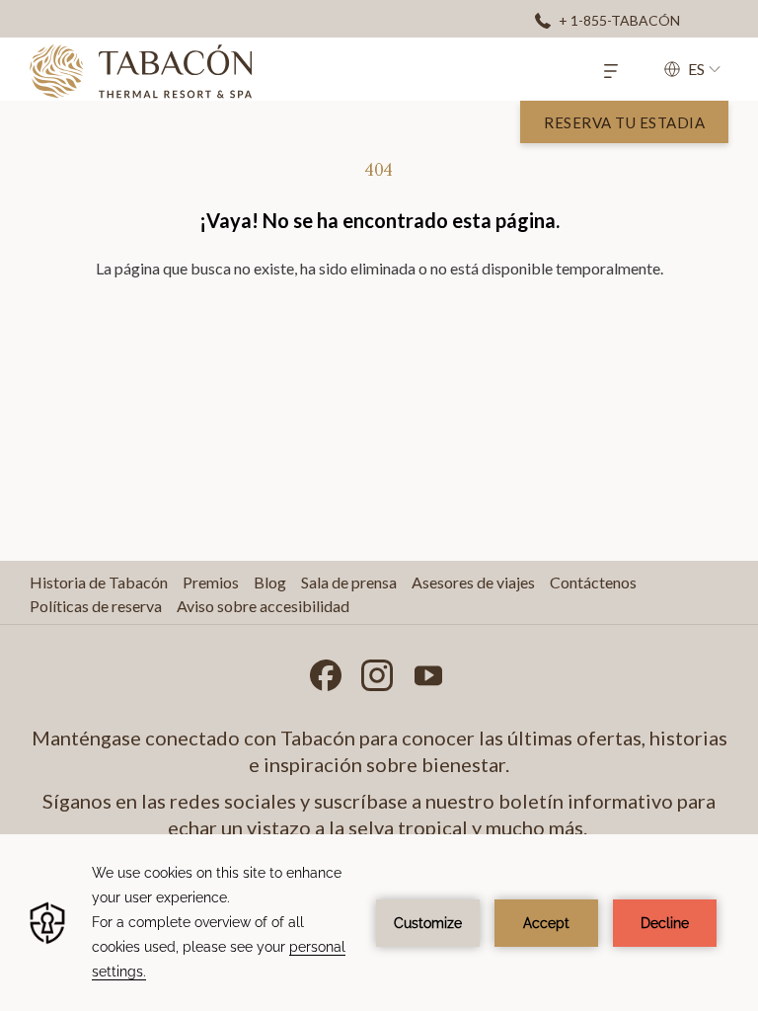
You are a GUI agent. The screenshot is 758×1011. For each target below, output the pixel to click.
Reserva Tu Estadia (624, 122)
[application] (379, 922)
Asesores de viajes (473, 582)
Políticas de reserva (96, 605)
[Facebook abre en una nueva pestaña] (325, 671)
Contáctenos (593, 582)
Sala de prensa (349, 582)
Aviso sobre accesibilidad (263, 605)
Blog (270, 582)
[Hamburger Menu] (611, 69)
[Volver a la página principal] (141, 72)
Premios (211, 582)
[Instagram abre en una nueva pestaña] (377, 671)
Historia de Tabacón (99, 582)
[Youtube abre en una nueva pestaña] (428, 671)
